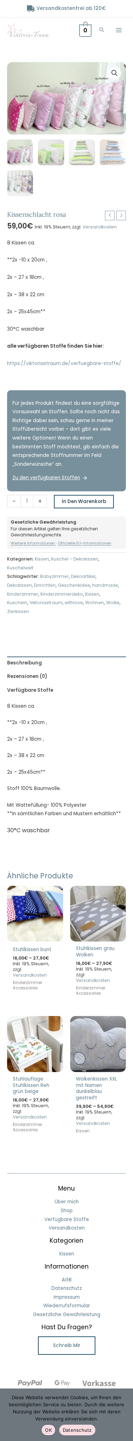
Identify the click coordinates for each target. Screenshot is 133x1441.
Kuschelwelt (20, 568)
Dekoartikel (83, 576)
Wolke (113, 603)
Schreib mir (67, 1345)
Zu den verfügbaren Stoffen (46, 477)
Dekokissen (19, 585)
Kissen (42, 559)
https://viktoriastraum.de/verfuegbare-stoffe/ (64, 363)
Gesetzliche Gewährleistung (66, 1314)
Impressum (67, 1297)
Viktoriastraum (45, 603)
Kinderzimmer (22, 594)
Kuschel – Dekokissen (74, 559)
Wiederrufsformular (66, 1305)
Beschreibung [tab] (24, 662)
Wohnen (94, 603)
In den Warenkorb (84, 501)
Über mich (67, 1201)
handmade (105, 585)
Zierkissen (18, 611)
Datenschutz (66, 1288)
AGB (67, 1279)
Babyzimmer (54, 576)
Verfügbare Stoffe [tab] (30, 690)
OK (48, 1430)
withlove (74, 603)
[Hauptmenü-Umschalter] (119, 30)
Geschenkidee (74, 585)
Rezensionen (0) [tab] (27, 676)
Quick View (35, 936)
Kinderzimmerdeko (61, 594)
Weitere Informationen (33, 543)
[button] (102, 30)
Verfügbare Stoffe (66, 1219)
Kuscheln (17, 603)
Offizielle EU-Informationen (84, 543)
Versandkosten (100, 227)
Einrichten (45, 585)
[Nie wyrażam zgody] (124, 1414)
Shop (67, 1210)
